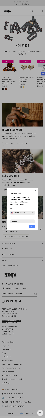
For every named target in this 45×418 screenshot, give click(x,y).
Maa (12, 208)
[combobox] (18, 213)
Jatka (32, 226)
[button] (35, 191)
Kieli (12, 217)
